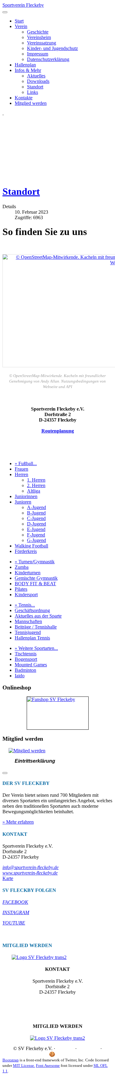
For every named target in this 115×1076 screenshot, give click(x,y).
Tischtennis (25, 653)
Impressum (37, 53)
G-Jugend (36, 540)
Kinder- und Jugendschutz (52, 48)
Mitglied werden (31, 103)
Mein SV (85, 1054)
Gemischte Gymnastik (36, 578)
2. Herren (36, 485)
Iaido (20, 675)
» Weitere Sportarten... (36, 648)
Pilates (21, 589)
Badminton (25, 670)
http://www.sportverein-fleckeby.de (57, 1008)
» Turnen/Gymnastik (35, 561)
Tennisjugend (28, 632)
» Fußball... (26, 463)
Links (32, 92)
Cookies (64, 1054)
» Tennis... (25, 604)
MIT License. (24, 1065)
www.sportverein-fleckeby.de (30, 872)
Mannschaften (28, 621)
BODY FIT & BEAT (35, 583)
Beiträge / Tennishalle (36, 626)
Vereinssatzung (41, 42)
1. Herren (36, 480)
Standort (35, 86)
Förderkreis (26, 551)
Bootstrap (10, 1060)
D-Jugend (36, 523)
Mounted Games (31, 664)
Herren (21, 474)
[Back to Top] (4, 773)
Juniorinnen (26, 496)
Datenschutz (33, 1054)
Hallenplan (25, 64)
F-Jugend (36, 534)
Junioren (23, 501)
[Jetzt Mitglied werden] (27, 750)
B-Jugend (36, 512)
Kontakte (24, 97)
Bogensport (26, 659)
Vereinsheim (39, 37)
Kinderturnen (27, 572)
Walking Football (31, 545)
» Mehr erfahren (18, 822)
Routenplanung (57, 430)
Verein (21, 26)
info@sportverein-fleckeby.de (30, 867)
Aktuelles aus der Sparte (38, 615)
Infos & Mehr (28, 70)
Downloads (38, 81)
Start (19, 20)
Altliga (33, 490)
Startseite (65, 1048)
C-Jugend (36, 518)
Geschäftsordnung (32, 610)
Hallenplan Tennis (32, 637)
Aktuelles (36, 75)
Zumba (22, 567)
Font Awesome (48, 1065)
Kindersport (26, 594)
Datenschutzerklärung (48, 59)
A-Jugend (36, 507)
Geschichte (37, 31)
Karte (7, 878)
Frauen (21, 469)
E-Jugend (36, 529)
